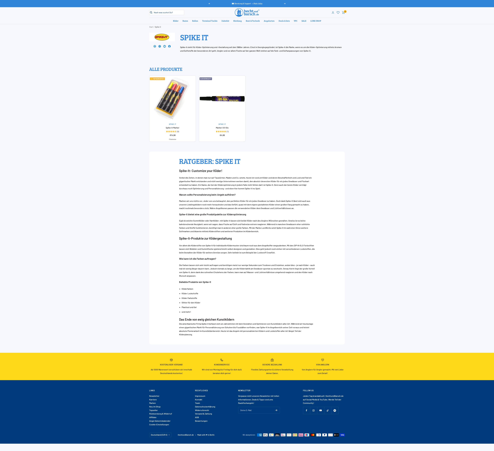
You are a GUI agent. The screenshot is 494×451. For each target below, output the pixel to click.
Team (197, 403)
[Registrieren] (276, 410)
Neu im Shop (155, 406)
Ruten (185, 20)
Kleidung (237, 20)
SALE (304, 20)
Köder (175, 20)
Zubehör (225, 20)
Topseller (153, 410)
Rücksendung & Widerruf (160, 413)
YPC (295, 20)
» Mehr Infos (257, 3)
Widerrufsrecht (202, 410)
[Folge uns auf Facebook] (306, 410)
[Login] (333, 12)
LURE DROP (315, 20)
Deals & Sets (284, 20)
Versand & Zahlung (203, 413)
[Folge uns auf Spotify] (334, 410)
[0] (338, 12)
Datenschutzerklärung (205, 406)
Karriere (153, 399)
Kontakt (198, 399)
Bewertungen (201, 421)
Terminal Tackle (209, 20)
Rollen (195, 20)
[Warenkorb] (343, 12)
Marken (152, 403)
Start (151, 27)
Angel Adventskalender (159, 421)
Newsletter (154, 396)
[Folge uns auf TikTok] (327, 410)
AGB (197, 417)
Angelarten (269, 20)
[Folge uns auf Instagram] (313, 410)
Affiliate (152, 417)
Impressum (200, 396)
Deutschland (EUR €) (159, 435)
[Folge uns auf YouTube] (320, 410)
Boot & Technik (253, 20)
